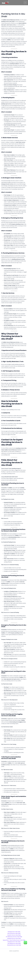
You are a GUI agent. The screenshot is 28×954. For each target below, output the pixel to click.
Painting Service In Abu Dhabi (14, 931)
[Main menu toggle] (25, 2)
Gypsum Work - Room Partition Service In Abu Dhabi (14, 940)
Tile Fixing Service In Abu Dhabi (14, 943)
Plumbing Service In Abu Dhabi (14, 941)
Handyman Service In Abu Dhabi (14, 938)
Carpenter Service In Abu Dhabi (14, 935)
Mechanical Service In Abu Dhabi (14, 945)
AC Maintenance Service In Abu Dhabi (14, 936)
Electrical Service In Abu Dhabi (13, 933)
